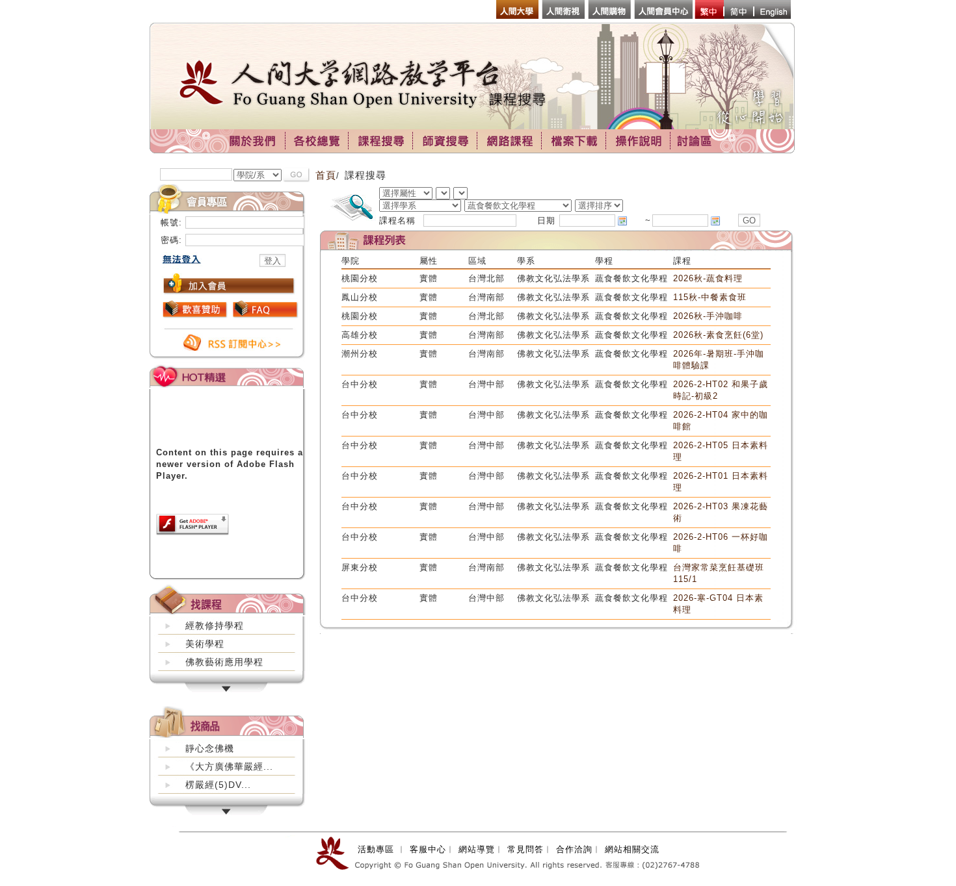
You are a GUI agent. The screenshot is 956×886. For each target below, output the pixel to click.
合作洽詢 (574, 849)
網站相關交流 (632, 849)
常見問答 (525, 849)
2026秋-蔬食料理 (708, 278)
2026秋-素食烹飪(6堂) (718, 335)
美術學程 (204, 644)
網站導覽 (476, 849)
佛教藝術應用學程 (224, 662)
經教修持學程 (214, 625)
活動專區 (376, 849)
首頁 (325, 175)
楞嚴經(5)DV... (218, 784)
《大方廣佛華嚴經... (229, 766)
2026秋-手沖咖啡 (708, 316)
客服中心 (428, 849)
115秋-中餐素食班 (710, 297)
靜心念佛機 (209, 748)
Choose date (622, 221)
